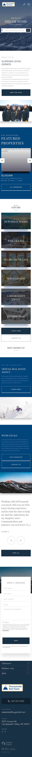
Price (4, 673)
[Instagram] (5, 731)
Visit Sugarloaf (16, 457)
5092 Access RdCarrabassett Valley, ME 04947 (16, 722)
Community (6, 663)
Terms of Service (5, 647)
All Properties (16, 187)
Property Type (8, 668)
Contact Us (16, 338)
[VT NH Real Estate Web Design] (16, 744)
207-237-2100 (17, 701)
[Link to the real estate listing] (16, 160)
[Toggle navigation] (28, 4)
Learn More (16, 331)
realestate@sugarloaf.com (13, 712)
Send (16, 640)
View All (16, 553)
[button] (28, 30)
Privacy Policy (5, 630)
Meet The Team (16, 92)
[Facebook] (2, 731)
